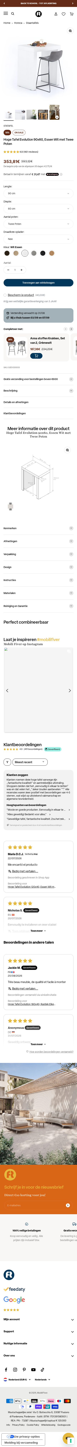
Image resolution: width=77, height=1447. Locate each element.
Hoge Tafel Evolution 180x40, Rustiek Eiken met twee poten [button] (31, 1004)
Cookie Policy (33, 1425)
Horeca (18, 23)
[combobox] (38, 193)
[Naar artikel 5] (54, 113)
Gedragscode (64, 1425)
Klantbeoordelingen (15, 413)
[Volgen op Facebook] (6, 1369)
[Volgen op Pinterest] (24, 1369)
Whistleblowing (48, 1425)
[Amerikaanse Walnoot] (7, 253)
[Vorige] (4, 3)
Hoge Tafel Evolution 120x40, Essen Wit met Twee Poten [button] (32, 886)
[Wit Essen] (24, 253)
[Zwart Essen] (42, 253)
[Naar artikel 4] (43, 115)
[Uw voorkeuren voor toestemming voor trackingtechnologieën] (70, 1440)
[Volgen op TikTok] (42, 1369)
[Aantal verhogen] (21, 269)
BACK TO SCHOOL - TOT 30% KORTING (38, 3)
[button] (12, 151)
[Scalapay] (52, 174)
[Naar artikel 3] (32, 115)
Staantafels (32, 23)
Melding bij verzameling (21, 1442)
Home (7, 23)
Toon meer (37, 930)
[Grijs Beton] (33, 253)
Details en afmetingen (16, 402)
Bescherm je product (21, 295)
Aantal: (7, 262)
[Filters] (7, 762)
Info (8, 1425)
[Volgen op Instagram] (15, 1369)
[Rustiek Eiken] (51, 253)
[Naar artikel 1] (9, 115)
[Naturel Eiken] (16, 253)
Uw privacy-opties (27, 1436)
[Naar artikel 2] (20, 115)
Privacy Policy (18, 1425)
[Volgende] (72, 3)
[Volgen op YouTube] (33, 1369)
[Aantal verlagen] (8, 269)
